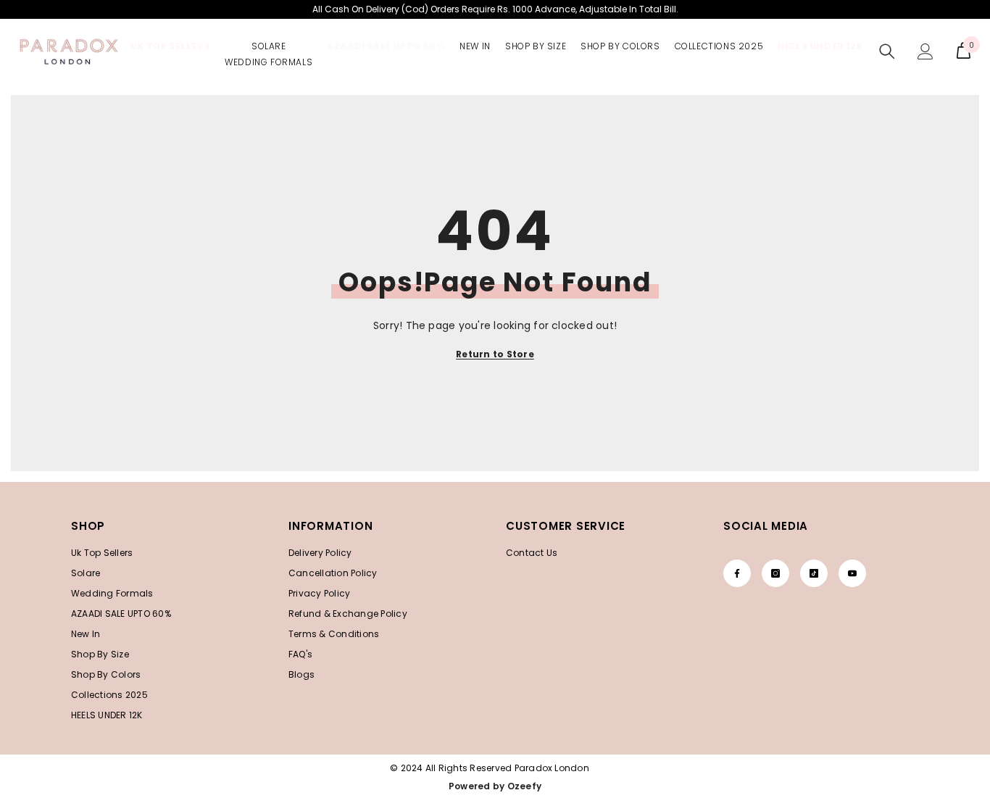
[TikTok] (814, 573)
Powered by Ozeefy (495, 786)
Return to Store (495, 354)
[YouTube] (852, 573)
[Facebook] (737, 573)
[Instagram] (775, 573)
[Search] (887, 51)
